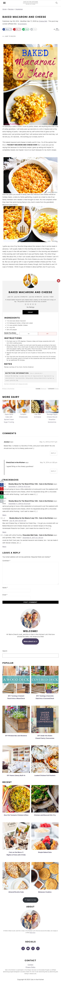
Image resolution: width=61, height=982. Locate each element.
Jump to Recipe (10, 36)
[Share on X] (2, 493)
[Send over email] (2, 497)
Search (4, 651)
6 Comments (22, 24)
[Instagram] (38, 948)
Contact (30, 964)
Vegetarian (19, 9)
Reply (53, 453)
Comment (6, 560)
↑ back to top (30, 900)
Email (4, 595)
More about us (30, 641)
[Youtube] (28, 948)
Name (5, 587)
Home (4, 9)
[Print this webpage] (2, 501)
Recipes (11, 9)
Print (30, 312)
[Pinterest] (33, 948)
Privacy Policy (30, 967)
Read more (32, 932)
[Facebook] (23, 948)
